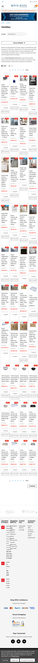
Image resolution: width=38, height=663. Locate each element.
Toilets (12, 536)
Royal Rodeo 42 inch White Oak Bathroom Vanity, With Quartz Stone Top (32, 336)
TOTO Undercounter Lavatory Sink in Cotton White (33, 299)
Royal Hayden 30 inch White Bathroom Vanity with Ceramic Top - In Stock (23, 89)
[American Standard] (9, 512)
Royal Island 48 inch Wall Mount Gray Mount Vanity (32, 131)
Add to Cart (5, 111)
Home (2, 23)
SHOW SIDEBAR (18, 43)
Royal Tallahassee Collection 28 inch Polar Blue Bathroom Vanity (14, 260)
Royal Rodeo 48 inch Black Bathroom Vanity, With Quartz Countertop (23, 220)
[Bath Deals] (19, 16)
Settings (5, 660)
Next (27, 70)
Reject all (15, 660)
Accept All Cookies (27, 660)
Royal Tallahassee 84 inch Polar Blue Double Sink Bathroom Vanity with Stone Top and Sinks (4, 335)
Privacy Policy (15, 656)
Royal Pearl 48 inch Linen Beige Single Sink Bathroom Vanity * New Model (5, 299)
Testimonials (31, 537)
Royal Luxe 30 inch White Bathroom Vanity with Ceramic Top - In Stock (5, 132)
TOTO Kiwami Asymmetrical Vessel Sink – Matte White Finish (15, 379)
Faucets (12, 542)
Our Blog (21, 530)
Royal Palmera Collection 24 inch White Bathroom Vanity (23, 133)
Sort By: (3, 34)
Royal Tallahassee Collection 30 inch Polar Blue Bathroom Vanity (4, 260)
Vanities (8, 23)
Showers (12, 530)
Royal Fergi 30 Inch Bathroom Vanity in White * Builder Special (4, 181)
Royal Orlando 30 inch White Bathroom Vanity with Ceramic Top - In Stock (14, 176)
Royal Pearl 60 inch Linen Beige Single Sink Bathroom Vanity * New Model (14, 299)
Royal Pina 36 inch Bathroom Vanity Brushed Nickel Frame (32, 94)
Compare (32, 486)
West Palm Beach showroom (12, 58)
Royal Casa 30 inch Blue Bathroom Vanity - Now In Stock (14, 90)
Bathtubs (13, 534)
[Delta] (28, 511)
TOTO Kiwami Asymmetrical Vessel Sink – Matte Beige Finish (5, 416)
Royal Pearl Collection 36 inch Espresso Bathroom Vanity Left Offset (23, 263)
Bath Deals (13, 548)
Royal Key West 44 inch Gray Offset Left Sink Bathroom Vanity (32, 222)
